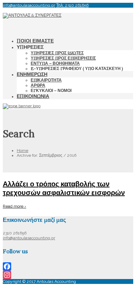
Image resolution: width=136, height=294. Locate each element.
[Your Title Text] (32, 15)
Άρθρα (38, 85)
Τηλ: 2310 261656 (72, 5)
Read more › (14, 206)
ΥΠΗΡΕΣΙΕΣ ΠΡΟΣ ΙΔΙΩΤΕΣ (57, 52)
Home (22, 150)
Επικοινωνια (33, 96)
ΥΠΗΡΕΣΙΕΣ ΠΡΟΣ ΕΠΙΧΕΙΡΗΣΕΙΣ (63, 58)
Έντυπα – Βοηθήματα (55, 63)
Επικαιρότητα (46, 80)
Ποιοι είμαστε (35, 41)
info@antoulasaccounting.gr (29, 5)
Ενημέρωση (32, 74)
